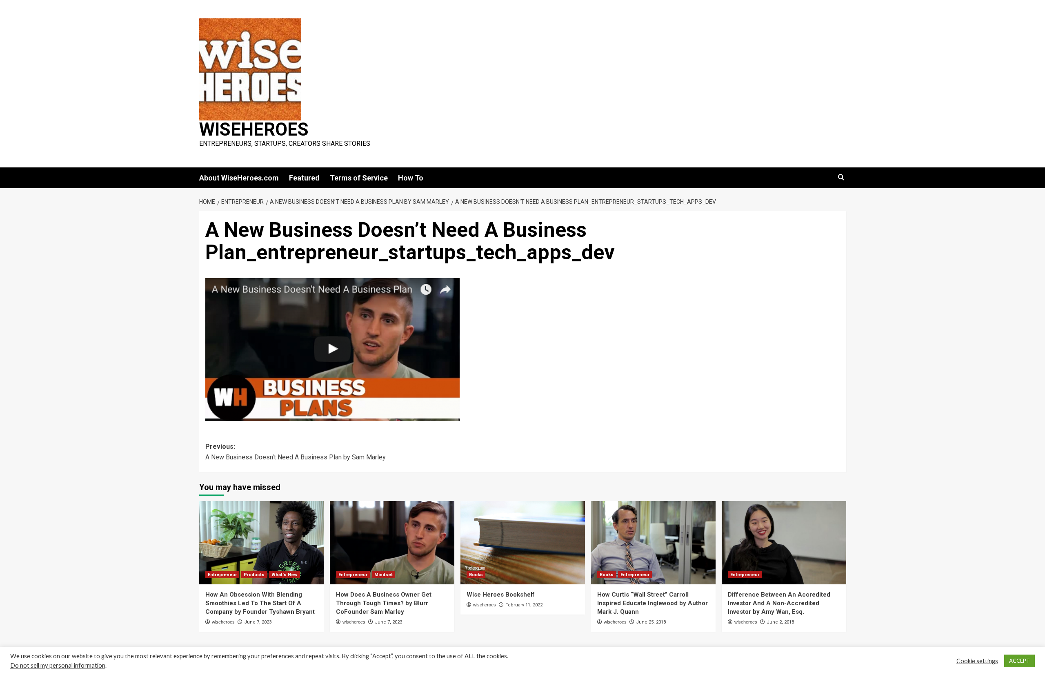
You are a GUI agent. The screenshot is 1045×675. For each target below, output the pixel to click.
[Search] (841, 177)
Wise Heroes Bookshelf (501, 594)
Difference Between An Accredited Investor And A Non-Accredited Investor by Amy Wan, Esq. (779, 603)
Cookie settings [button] (977, 660)
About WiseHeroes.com (239, 178)
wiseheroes (223, 621)
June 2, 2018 (780, 622)
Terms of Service (359, 178)
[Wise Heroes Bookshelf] (522, 542)
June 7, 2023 (257, 622)
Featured (304, 178)
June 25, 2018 (651, 622)
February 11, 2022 (524, 605)
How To (410, 178)
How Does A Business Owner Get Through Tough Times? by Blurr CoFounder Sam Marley (383, 603)
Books (476, 574)
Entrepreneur (222, 574)
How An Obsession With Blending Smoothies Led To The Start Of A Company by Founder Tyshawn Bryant (260, 603)
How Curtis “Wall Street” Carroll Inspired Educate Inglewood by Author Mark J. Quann (652, 603)
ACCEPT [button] (1019, 660)
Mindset (383, 574)
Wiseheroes (254, 129)
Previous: (295, 452)
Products (254, 574)
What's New (284, 574)
